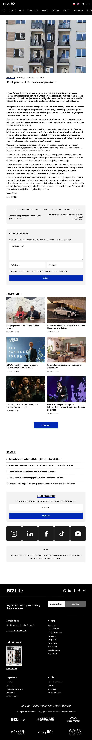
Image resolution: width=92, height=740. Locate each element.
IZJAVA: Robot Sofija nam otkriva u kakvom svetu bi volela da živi (22, 366)
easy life (38, 555)
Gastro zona (78, 10)
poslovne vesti (75, 555)
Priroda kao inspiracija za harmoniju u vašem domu (64, 366)
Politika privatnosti (55, 692)
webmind (57, 558)
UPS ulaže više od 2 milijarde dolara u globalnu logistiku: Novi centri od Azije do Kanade (40, 484)
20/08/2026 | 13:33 (53, 371)
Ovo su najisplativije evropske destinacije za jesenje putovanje (30, 471)
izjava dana (57, 555)
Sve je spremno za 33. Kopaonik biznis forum (23, 327)
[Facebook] (46, 533)
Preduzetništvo (33, 10)
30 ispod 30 (14, 555)
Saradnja (9, 682)
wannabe (48, 558)
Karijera (45, 10)
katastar (67, 209)
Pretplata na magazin (14, 689)
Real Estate (10, 78)
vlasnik (76, 209)
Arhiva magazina (12, 696)
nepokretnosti (25, 209)
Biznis (21, 10)
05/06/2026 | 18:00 (53, 413)
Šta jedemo (52, 636)
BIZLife (23, 78)
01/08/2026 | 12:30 (12, 411)
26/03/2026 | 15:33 (53, 332)
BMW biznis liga (54, 650)
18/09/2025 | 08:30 (12, 371)
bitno (21, 555)
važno (41, 558)
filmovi (45, 555)
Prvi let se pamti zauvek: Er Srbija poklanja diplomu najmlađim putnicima (34, 477)
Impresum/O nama (55, 682)
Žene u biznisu (53, 629)
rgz (15, 209)
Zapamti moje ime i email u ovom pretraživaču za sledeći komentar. (39, 271)
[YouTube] (78, 533)
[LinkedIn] (30, 533)
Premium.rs (31, 711)
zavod (44, 209)
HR (50, 555)
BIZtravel (66, 10)
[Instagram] (14, 533)
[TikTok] (62, 533)
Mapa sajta (52, 689)
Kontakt (51, 685)
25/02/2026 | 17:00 (12, 332)
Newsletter (10, 692)
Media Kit (10, 685)
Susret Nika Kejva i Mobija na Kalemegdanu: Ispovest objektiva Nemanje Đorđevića (66, 407)
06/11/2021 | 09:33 (33, 78)
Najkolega (51, 625)
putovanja (33, 558)
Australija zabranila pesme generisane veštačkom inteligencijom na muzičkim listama (39, 465)
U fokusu (12, 10)
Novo (4, 10)
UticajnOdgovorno (55, 632)
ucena (36, 209)
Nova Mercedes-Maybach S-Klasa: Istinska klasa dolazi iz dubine (66, 327)
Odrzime (65, 555)
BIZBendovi (52, 646)
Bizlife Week (52, 654)
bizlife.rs (56, 711)
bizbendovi (29, 555)
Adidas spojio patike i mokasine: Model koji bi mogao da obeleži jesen (33, 459)
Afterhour (55, 10)
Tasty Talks (52, 643)
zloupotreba (55, 209)
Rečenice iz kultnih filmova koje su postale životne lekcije (22, 406)
